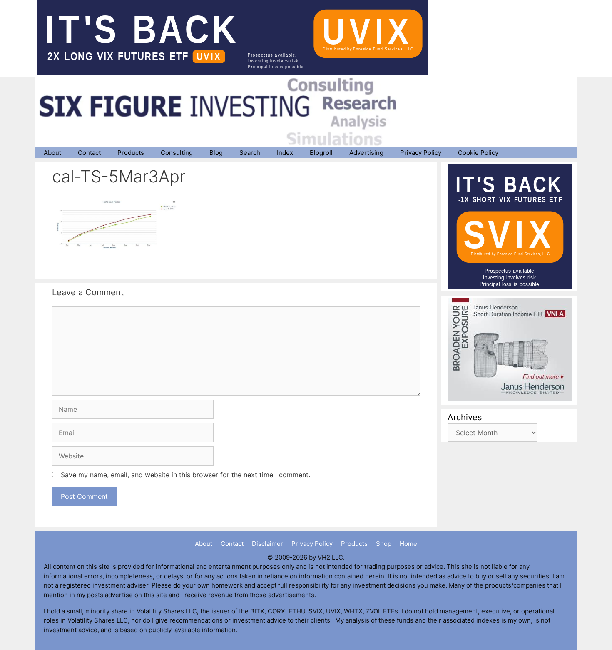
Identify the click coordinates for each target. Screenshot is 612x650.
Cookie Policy (478, 153)
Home (408, 544)
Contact (89, 153)
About (52, 153)
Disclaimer (267, 544)
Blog (216, 153)
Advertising (366, 153)
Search (249, 153)
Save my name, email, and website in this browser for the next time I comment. (185, 475)
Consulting (177, 153)
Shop (383, 544)
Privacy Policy (420, 153)
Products (130, 153)
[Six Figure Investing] (224, 111)
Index (285, 153)
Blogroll (321, 153)
